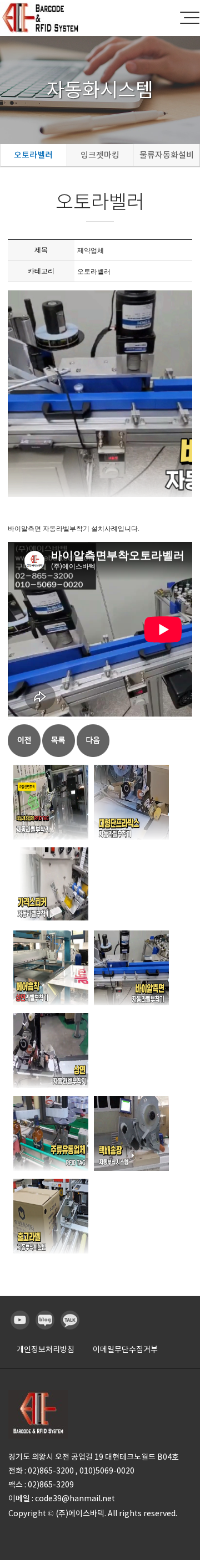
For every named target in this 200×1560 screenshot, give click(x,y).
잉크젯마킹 (100, 155)
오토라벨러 (33, 155)
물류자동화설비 (166, 155)
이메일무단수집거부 (125, 1349)
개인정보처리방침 (45, 1349)
